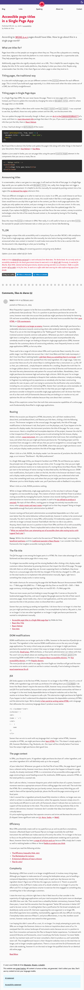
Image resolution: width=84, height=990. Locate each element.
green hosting (21, 969)
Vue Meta (36, 149)
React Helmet (31, 122)
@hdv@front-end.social (20, 260)
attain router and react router (30, 505)
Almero (13, 249)
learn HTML (50, 741)
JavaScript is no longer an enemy (29, 326)
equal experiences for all (19, 669)
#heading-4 (23, 177)
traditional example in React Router (45, 541)
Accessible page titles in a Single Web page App (30, 620)
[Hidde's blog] (42, 1)
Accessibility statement (13, 985)
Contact (79, 9)
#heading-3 (39, 93)
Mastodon (27, 965)
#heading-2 (39, 76)
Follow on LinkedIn (41, 274)
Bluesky (34, 965)
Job (9, 249)
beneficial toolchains (17, 541)
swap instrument (28, 437)
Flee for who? (17, 862)
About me (59, 9)
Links (20, 9)
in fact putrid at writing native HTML (54, 701)
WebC (56, 817)
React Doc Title (18, 623)
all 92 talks (11, 268)
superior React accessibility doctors (53, 658)
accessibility (27, 26)
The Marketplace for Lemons (23, 856)
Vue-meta (15, 629)
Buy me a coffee (9, 274)
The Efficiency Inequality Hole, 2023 (25, 853)
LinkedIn (41, 965)
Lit (40, 817)
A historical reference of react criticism (27, 859)
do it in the (65, 116)
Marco (22, 249)
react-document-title (26, 119)
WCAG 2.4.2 (21, 37)
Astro (44, 817)
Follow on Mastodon (24, 274)
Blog (3, 9)
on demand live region (19, 191)
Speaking (39, 9)
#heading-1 (25, 48)
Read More (14, 954)
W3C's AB (57, 262)
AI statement (9, 978)
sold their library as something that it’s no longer (57, 357)
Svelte (49, 817)
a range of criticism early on (44, 840)
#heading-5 (12, 230)
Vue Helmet (25, 149)
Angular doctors (37, 660)
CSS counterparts (24, 321)
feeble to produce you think (54, 843)
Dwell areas (24, 652)
